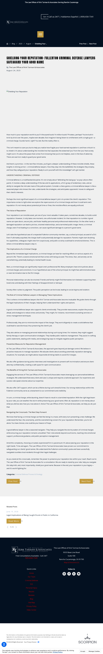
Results (31, 592)
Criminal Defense (31, 580)
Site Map (31, 603)
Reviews (31, 595)
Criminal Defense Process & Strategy (28, 474)
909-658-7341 (31, 558)
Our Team (31, 577)
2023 (20, 44)
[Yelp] (74, 574)
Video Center (31, 610)
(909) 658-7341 (87, 17)
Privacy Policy (31, 606)
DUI (31, 584)
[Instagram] (64, 574)
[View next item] (16, 527)
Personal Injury (31, 588)
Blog (13, 44)
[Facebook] (69, 574)
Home (31, 573)
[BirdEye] (78, 574)
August (28, 44)
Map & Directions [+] (71, 562)
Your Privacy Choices (30, 642)
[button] (4, 644)
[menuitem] (32, 573)
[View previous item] (8, 527)
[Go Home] (8, 43)
